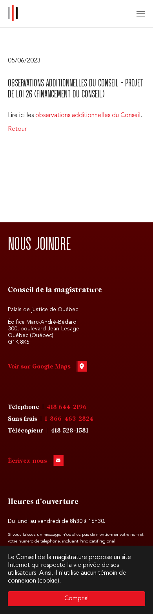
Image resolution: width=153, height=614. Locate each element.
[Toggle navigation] (141, 13)
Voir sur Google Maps (39, 367)
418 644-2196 (67, 407)
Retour (17, 129)
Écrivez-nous (27, 461)
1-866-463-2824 (69, 419)
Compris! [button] (76, 599)
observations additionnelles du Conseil (87, 115)
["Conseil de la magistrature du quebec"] (13, 13)
